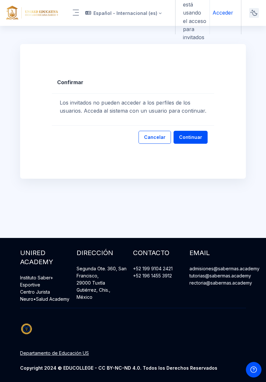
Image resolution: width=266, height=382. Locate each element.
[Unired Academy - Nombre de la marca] (32, 13)
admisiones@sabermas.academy (224, 268)
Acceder (222, 12)
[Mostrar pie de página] (253, 369)
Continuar (190, 137)
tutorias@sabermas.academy (220, 275)
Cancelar (154, 137)
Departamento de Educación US (54, 353)
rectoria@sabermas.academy (220, 283)
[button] (123, 13)
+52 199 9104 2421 (153, 268)
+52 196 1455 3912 (152, 275)
